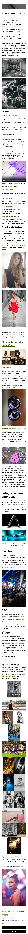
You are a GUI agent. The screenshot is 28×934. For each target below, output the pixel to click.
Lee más (13, 387)
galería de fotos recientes (8, 676)
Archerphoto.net (7, 190)
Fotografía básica (6, 367)
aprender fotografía (7, 859)
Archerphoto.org (7, 206)
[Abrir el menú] (2, 17)
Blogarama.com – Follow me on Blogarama (13, 911)
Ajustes (14, 931)
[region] (14, 925)
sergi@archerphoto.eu (12, 115)
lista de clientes (20, 504)
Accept (14, 927)
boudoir (4, 249)
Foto (3, 216)
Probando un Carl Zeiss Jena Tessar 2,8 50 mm (14, 428)
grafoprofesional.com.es (13, 216)
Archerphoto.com (7, 198)
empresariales (5, 557)
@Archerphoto (11, 119)
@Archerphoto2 (21, 119)
